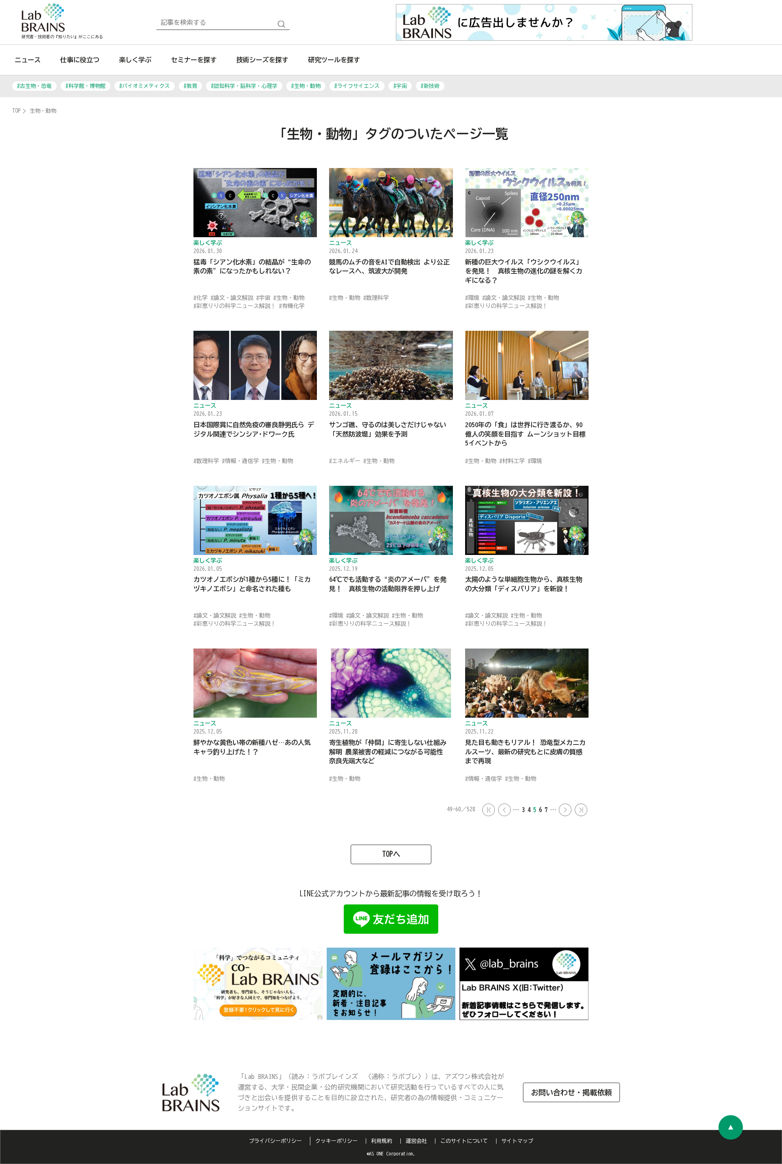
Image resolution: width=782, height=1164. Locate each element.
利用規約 (381, 1141)
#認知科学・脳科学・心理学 (244, 86)
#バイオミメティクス (144, 86)
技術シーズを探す (262, 60)
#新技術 (430, 86)
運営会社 (416, 1141)
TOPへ (391, 854)
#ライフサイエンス (357, 86)
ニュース (28, 60)
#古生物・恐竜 (34, 86)
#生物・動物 (306, 86)
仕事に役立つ (79, 60)
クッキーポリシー (336, 1141)
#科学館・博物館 (85, 86)
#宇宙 (400, 86)
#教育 (190, 86)
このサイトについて (464, 1141)
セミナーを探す (194, 60)
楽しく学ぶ (135, 60)
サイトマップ (517, 1141)
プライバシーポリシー (275, 1141)
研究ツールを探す (334, 60)
